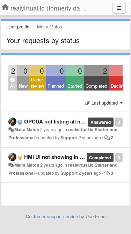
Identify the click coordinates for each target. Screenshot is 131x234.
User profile (17, 26)
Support (69, 137)
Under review (37, 82)
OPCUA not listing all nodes (58, 121)
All (12, 85)
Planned (56, 85)
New (23, 85)
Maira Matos (26, 129)
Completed (96, 85)
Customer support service (52, 216)
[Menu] (119, 8)
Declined (119, 85)
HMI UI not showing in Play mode (64, 157)
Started (74, 85)
